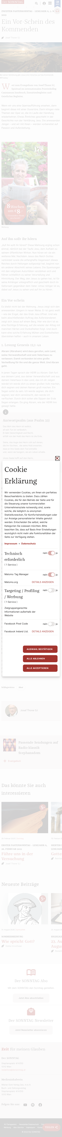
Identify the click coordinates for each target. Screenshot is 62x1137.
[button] (45, 582)
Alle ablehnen (36, 658)
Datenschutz (28, 543)
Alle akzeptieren (37, 668)
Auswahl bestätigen (39, 649)
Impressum (10, 543)
